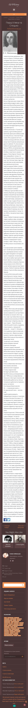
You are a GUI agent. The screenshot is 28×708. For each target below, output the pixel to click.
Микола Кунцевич (8, 545)
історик (19, 620)
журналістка (17, 630)
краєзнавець (21, 627)
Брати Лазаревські (9, 595)
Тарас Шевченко (15, 621)
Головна (5, 17)
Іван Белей (7, 602)
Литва (16, 635)
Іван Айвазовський (9, 635)
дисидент (16, 622)
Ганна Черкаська (15, 554)
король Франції (15, 629)
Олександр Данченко (10, 609)
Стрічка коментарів (8, 674)
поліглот (6, 624)
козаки (11, 624)
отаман (18, 631)
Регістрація (11, 17)
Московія (7, 630)
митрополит (14, 627)
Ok (14, 705)
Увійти (4, 667)
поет (6, 617)
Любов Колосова (13, 573)
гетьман (22, 622)
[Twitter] (13, 561)
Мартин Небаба (8, 598)
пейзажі (12, 630)
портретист (13, 631)
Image (6, 566)
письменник (11, 617)
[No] (26, 702)
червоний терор (8, 620)
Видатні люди (19, 17)
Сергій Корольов (8, 634)
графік (14, 620)
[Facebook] (14, 14)
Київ (10, 629)
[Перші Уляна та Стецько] (14, 42)
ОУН (12, 622)
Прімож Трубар (8, 605)
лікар (12, 626)
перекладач (7, 621)
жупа (19, 635)
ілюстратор (7, 627)
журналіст (7, 633)
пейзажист (7, 626)
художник (17, 617)
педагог (21, 624)
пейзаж (12, 633)
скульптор (16, 624)
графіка (16, 633)
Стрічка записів (7, 670)
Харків (9, 625)
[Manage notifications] (24, 705)
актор (6, 573)
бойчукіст (7, 631)
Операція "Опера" (7, 526)
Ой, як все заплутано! (21, 526)
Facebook (5, 519)
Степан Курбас (20, 544)
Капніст (6, 629)
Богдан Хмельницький (18, 625)
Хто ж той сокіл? (18, 684)
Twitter (8, 519)
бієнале (16, 626)
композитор (7, 622)
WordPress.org (7, 677)
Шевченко (15, 634)
